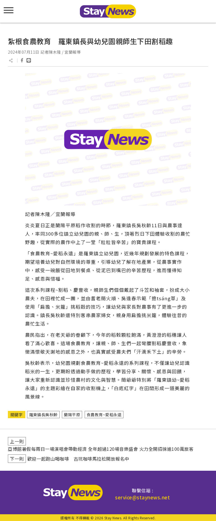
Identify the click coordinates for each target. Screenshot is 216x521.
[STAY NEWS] (108, 11)
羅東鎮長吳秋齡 (43, 414)
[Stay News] (71, 492)
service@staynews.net (142, 497)
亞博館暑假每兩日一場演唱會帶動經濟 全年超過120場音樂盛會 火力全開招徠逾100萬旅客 (101, 448)
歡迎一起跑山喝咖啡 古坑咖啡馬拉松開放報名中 (78, 458)
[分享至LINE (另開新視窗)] (28, 60)
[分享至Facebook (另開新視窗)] (22, 60)
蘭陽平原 (72, 414)
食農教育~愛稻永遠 (104, 414)
